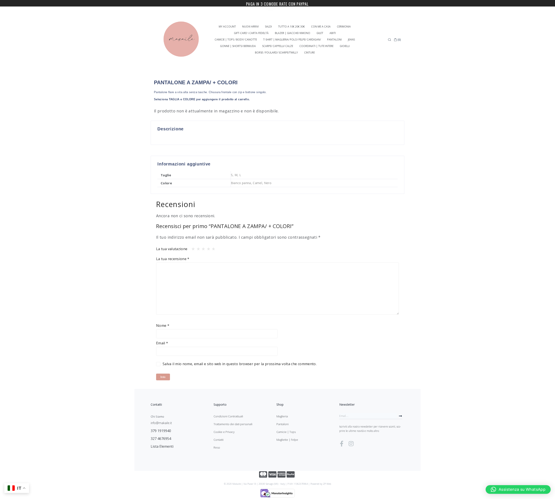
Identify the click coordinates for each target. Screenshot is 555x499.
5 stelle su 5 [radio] (212, 247)
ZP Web (327, 483)
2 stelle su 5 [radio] (197, 247)
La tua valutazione (171, 248)
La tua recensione (172, 258)
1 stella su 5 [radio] (192, 247)
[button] (518, 489)
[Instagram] (351, 443)
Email (162, 343)
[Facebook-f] (341, 443)
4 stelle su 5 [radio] (207, 247)
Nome (162, 325)
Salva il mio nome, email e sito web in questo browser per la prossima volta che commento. (240, 363)
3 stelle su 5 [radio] (202, 247)
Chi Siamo (157, 416)
